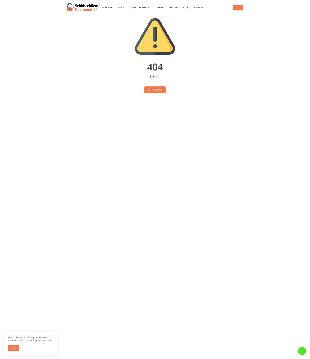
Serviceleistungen (113, 7)
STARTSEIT (155, 89)
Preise (160, 7)
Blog (186, 7)
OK (13, 347)
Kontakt (198, 7)
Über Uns (173, 7)
